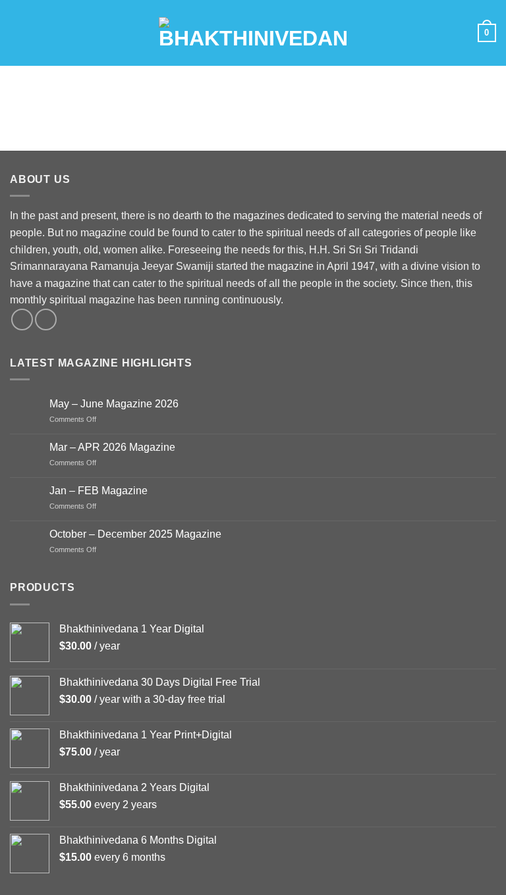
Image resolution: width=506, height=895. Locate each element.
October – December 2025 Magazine (135, 534)
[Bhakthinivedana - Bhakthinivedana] (253, 33)
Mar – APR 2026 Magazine (112, 447)
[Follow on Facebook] (22, 319)
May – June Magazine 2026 (114, 403)
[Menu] (18, 32)
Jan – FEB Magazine (98, 490)
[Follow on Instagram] (46, 319)
